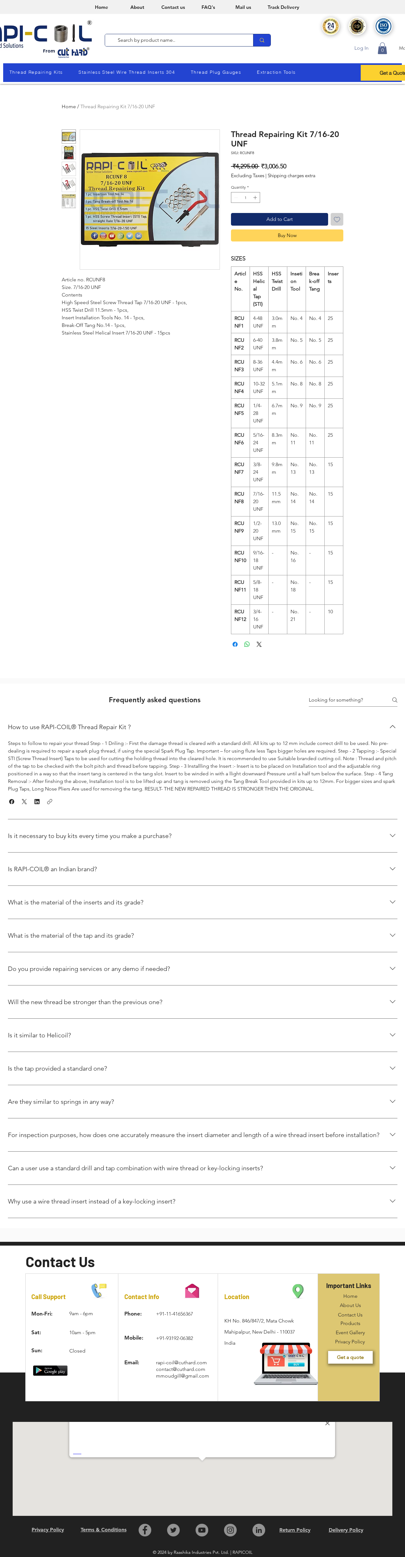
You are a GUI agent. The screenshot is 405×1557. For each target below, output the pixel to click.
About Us (350, 1305)
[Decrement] (235, 197)
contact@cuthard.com (180, 1369)
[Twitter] (173, 1530)
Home (69, 106)
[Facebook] (145, 1530)
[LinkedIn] (258, 1530)
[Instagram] (230, 1530)
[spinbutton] (245, 197)
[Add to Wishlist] (337, 219)
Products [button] (350, 1323)
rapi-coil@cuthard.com (181, 1363)
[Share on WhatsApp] (247, 644)
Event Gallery (350, 1332)
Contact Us (350, 1315)
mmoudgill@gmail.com (182, 1376)
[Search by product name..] (262, 40)
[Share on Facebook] (235, 644)
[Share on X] (259, 644)
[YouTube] (202, 1530)
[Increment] (255, 197)
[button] (382, 48)
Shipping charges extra (291, 175)
